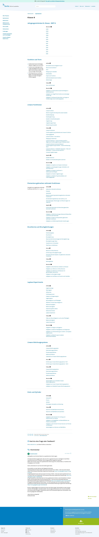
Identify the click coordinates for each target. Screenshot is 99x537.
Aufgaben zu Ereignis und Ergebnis (54, 327)
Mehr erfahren (70, 515)
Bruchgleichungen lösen (51, 241)
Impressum (77, 534)
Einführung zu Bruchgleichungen (53, 252)
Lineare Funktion (50, 110)
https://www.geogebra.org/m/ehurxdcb (37, 484)
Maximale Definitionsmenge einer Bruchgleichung (57, 239)
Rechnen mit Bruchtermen (52, 250)
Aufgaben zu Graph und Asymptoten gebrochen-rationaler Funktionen (57, 218)
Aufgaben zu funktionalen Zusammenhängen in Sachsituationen (57, 91)
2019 (47, 39)
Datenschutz (77, 529)
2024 (47, 31)
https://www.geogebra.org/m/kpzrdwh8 (60, 480)
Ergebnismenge (49, 288)
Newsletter (29, 529)
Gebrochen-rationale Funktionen (53, 189)
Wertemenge (49, 80)
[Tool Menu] (71, 453)
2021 (47, 37)
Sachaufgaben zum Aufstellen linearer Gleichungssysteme (55, 381)
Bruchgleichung (49, 237)
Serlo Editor (52, 529)
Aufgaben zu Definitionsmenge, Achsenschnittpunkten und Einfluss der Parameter (58, 215)
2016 (47, 45)
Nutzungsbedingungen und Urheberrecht (83, 532)
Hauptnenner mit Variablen (52, 243)
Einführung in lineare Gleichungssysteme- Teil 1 (57, 361)
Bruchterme (49, 235)
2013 (47, 51)
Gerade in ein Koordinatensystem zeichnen (55, 159)
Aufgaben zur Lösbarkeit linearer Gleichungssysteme (58, 386)
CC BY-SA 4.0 (36, 435)
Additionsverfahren (50, 354)
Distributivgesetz (50, 233)
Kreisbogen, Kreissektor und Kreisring (54, 404)
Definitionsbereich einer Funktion (53, 78)
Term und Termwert (50, 85)
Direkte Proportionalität (51, 125)
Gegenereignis (49, 298)
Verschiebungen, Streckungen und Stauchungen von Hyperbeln (58, 201)
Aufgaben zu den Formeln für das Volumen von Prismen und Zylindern (58, 424)
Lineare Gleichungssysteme (38, 342)
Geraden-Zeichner (50, 157)
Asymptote (48, 193)
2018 (47, 41)
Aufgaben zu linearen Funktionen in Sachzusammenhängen (54, 171)
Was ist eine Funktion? (51, 67)
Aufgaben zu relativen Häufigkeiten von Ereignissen (58, 329)
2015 (47, 47)
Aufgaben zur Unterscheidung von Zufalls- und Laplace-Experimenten (59, 332)
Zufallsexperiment (50, 294)
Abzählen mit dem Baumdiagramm (54, 302)
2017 (47, 43)
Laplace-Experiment (50, 312)
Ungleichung (49, 121)
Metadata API (53, 531)
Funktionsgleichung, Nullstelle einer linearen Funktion (58, 132)
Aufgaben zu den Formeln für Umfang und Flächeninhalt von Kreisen (55, 417)
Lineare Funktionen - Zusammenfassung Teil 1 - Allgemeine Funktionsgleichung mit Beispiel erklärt (57, 141)
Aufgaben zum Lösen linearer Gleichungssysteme (57, 384)
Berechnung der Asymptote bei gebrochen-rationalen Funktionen (58, 196)
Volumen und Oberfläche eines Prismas (55, 409)
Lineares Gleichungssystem (52, 348)
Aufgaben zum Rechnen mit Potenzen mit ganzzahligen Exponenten (55, 271)
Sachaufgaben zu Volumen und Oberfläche (56, 427)
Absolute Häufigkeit (50, 304)
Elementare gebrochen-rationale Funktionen (44, 183)
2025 (47, 29)
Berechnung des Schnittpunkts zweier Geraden (56, 112)
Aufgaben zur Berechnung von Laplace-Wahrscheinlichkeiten (55, 335)
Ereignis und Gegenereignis (52, 296)
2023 (47, 33)
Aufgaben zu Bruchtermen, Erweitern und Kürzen (57, 266)
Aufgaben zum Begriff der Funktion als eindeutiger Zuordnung (57, 94)
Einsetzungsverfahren (51, 352)
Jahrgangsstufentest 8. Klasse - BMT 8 (42, 23)
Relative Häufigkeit (50, 306)
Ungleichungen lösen (51, 123)
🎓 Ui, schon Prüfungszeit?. (49, 1)
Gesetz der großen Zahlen (52, 308)
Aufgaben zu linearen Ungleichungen (54, 174)
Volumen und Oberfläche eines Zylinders (55, 411)
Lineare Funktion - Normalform (53, 136)
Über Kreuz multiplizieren (52, 245)
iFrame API (52, 532)
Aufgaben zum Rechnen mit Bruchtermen (55, 268)
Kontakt (2, 531)
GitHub (28, 532)
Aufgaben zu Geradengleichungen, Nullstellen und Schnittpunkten (57, 167)
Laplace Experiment (50, 322)
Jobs (28, 531)
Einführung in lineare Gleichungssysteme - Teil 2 (57, 364)
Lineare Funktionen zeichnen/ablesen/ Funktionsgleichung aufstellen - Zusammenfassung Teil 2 (58, 145)
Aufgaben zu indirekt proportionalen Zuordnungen (57, 221)
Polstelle (48, 191)
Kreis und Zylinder (34, 392)
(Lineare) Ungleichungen (51, 152)
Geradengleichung (50, 117)
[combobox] (45, 6)
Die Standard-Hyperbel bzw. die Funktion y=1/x (56, 198)
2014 (47, 49)
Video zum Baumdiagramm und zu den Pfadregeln (57, 318)
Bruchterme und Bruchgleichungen (41, 227)
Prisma (47, 400)
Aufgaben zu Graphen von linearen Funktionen (56, 165)
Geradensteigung (50, 114)
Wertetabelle (49, 73)
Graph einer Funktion (51, 75)
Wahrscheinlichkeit (50, 310)
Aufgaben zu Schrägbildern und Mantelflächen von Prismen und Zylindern (57, 421)
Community (28, 534)
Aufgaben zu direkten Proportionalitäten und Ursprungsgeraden (56, 176)
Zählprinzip (48, 292)
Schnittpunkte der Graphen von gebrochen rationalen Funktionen (58, 255)
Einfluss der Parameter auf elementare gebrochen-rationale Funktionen (57, 208)
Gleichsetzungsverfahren (52, 350)
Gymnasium (38, 13)
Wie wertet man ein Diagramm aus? (54, 65)
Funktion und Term (34, 60)
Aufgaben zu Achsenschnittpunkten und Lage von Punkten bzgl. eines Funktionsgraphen (57, 98)
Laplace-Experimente (35, 282)
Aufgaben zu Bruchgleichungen (53, 274)
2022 (47, 35)
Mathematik (30, 13)
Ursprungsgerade (50, 134)
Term (47, 69)
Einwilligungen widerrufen (80, 531)
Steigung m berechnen (51, 138)
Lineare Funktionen (35, 105)
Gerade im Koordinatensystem (53, 119)
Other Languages (4, 532)
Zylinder (48, 402)
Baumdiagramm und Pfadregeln (53, 300)
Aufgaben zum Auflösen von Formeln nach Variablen (58, 276)
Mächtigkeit (49, 290)
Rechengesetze (49, 261)
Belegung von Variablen (51, 71)
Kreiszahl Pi (48, 398)
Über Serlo (3, 529)
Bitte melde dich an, (32, 444)
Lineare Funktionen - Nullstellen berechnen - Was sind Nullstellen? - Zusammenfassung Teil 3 (58, 149)
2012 (47, 53)
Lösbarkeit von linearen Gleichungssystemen (56, 356)
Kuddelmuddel (33, 453)
